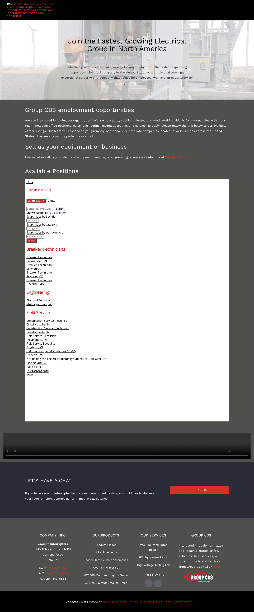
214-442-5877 (175, 157)
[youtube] (149, 583)
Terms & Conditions (140, 601)
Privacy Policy (162, 601)
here (216, 566)
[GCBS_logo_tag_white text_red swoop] (201, 573)
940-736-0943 (56, 573)
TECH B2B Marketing (115, 601)
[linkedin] (158, 583)
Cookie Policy (181, 601)
